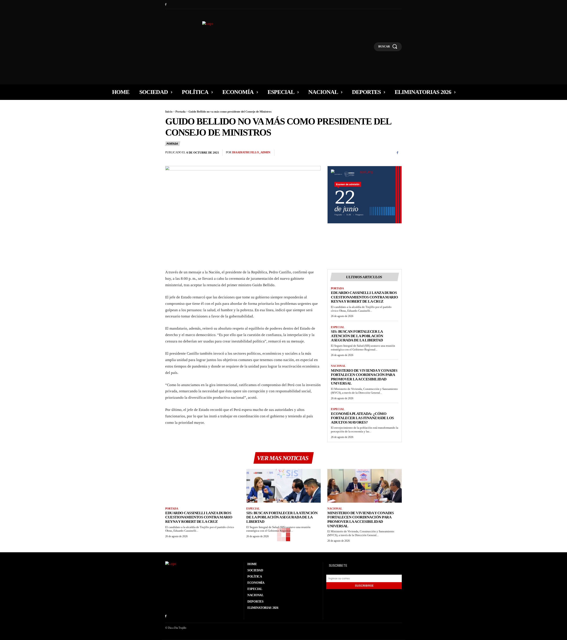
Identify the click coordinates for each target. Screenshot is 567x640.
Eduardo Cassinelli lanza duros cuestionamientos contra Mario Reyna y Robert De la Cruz (364, 297)
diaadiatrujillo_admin (251, 152)
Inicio (169, 111)
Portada (180, 111)
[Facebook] (165, 4)
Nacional (338, 366)
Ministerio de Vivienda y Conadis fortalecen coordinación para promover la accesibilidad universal (364, 377)
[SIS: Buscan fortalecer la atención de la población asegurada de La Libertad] (283, 485)
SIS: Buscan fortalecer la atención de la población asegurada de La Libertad (357, 335)
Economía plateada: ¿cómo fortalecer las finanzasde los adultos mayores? (362, 418)
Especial (337, 327)
